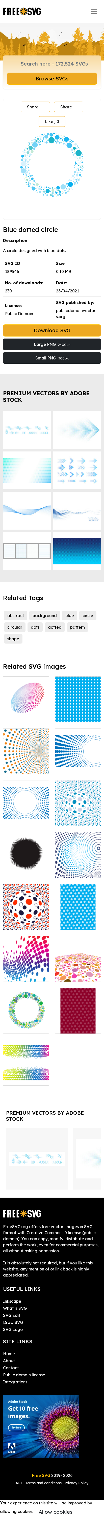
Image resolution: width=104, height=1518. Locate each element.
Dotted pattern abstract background (26, 761)
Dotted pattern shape (26, 712)
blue (69, 615)
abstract (15, 615)
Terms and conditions (43, 1483)
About (9, 1360)
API (19, 1483)
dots (35, 627)
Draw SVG (13, 1322)
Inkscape (12, 1301)
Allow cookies (55, 1512)
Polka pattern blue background (78, 919)
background (45, 615)
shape (13, 638)
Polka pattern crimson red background (78, 1020)
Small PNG (52, 357)
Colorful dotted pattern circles (26, 1023)
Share (33, 106)
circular (14, 627)
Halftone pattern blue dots (26, 816)
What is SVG (15, 1308)
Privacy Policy (76, 1483)
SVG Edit (11, 1315)
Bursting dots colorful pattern (26, 1075)
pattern (77, 627)
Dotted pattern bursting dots (26, 971)
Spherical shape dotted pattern (26, 919)
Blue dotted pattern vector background (78, 864)
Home (9, 1353)
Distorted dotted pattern (78, 816)
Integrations (15, 1381)
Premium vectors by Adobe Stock (46, 396)
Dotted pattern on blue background (78, 709)
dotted (55, 627)
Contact (11, 1367)
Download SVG (52, 330)
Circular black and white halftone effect (26, 864)
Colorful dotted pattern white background (78, 968)
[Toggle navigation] (94, 11)
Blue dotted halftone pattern (78, 764)
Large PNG (52, 344)
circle (88, 615)
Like (52, 121)
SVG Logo (13, 1329)
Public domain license (24, 1374)
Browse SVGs (52, 78)
